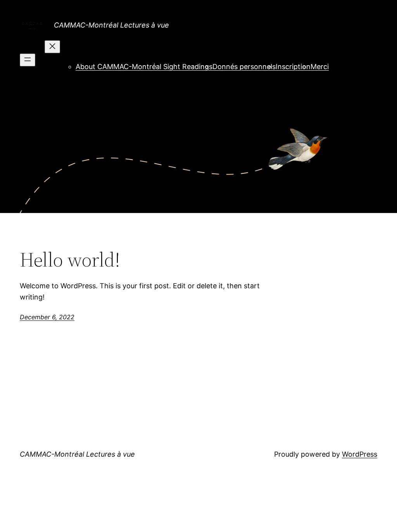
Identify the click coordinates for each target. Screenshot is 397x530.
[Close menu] (52, 46)
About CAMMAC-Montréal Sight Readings (144, 66)
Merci (320, 66)
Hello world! (70, 259)
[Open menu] (27, 60)
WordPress (359, 454)
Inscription (293, 66)
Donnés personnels (244, 66)
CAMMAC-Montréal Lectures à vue (111, 25)
